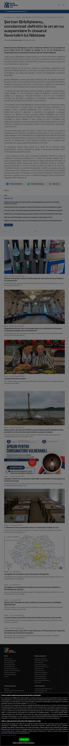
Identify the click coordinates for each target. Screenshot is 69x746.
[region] (34, 719)
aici (50, 712)
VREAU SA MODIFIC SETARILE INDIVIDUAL (23, 742)
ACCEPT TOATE (24, 739)
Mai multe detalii (31, 703)
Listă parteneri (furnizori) (8, 735)
